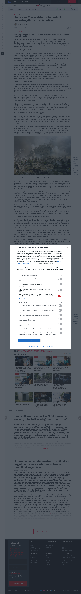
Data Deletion (31, 346)
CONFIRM (29, 340)
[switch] (60, 279)
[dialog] (40, 297)
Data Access (40, 346)
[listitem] (40, 275)
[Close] (67, 247)
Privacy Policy (49, 346)
